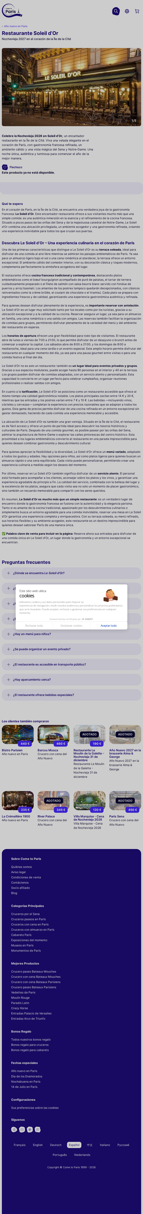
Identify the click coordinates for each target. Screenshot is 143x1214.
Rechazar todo (34, 625)
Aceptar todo (109, 625)
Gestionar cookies (71, 625)
